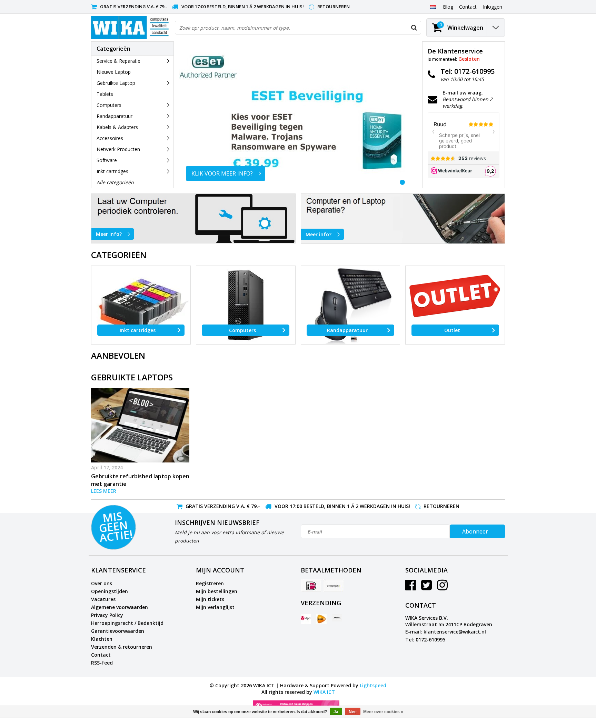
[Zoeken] (414, 27)
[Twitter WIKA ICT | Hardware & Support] (426, 587)
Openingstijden (109, 591)
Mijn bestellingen (216, 591)
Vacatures (103, 599)
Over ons (101, 583)
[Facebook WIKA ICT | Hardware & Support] (410, 587)
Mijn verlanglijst (215, 607)
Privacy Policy (107, 615)
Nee (353, 711)
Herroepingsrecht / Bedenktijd (127, 623)
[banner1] (193, 218)
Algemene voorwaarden (119, 607)
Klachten (101, 639)
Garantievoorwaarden (117, 631)
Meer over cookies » (383, 711)
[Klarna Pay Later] (333, 585)
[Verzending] (306, 619)
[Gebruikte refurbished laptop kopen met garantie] (140, 425)
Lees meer (103, 491)
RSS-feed (102, 662)
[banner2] (403, 218)
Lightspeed (373, 685)
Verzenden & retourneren (121, 647)
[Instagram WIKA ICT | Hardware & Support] (442, 587)
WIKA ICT (324, 692)
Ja (336, 711)
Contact (101, 654)
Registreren (210, 583)
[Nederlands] (432, 6)
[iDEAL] (311, 585)
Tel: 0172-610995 (425, 639)
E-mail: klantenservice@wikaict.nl (445, 631)
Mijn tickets (210, 599)
